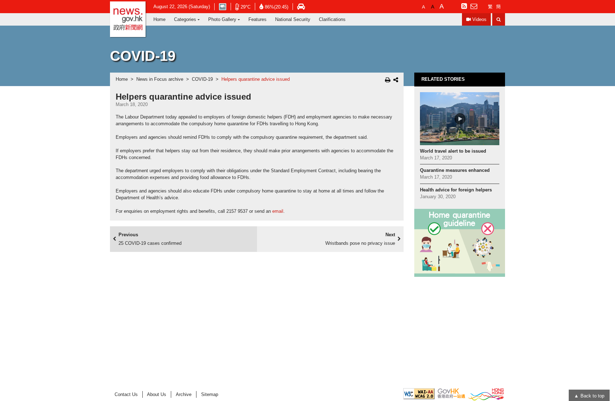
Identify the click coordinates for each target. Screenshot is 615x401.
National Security (292, 19)
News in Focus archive (159, 79)
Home (159, 19)
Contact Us (126, 394)
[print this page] (387, 80)
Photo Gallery (222, 19)
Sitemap (209, 394)
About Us (156, 394)
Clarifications (332, 19)
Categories (185, 19)
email (277, 211)
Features (257, 19)
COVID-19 (202, 79)
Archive (183, 394)
